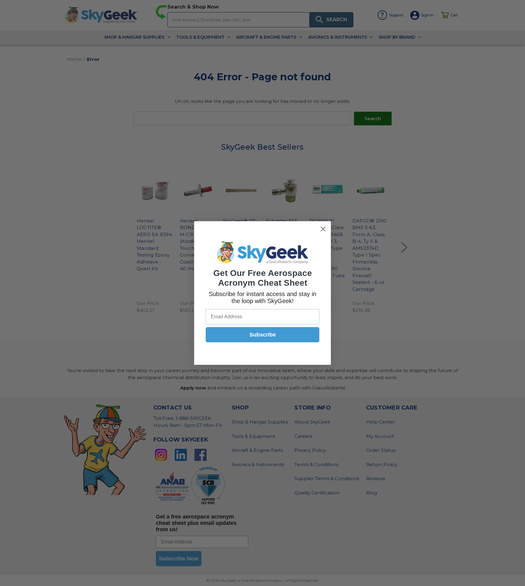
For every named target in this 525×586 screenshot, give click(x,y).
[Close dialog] (323, 229)
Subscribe (262, 335)
